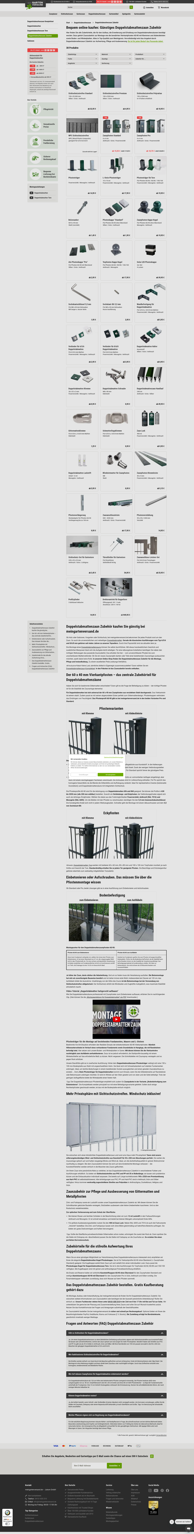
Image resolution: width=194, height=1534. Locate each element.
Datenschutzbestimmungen (113, 757)
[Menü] (11, 1510)
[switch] (7, 1523)
